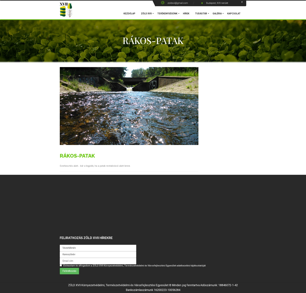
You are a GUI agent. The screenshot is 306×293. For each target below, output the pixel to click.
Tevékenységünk (167, 13)
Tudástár (201, 13)
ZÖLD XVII (146, 13)
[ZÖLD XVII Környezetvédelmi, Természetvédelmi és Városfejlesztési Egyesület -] (66, 13)
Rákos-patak (77, 156)
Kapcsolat (233, 13)
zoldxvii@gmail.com (178, 3)
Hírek (186, 13)
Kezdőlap (129, 13)
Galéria (217, 13)
